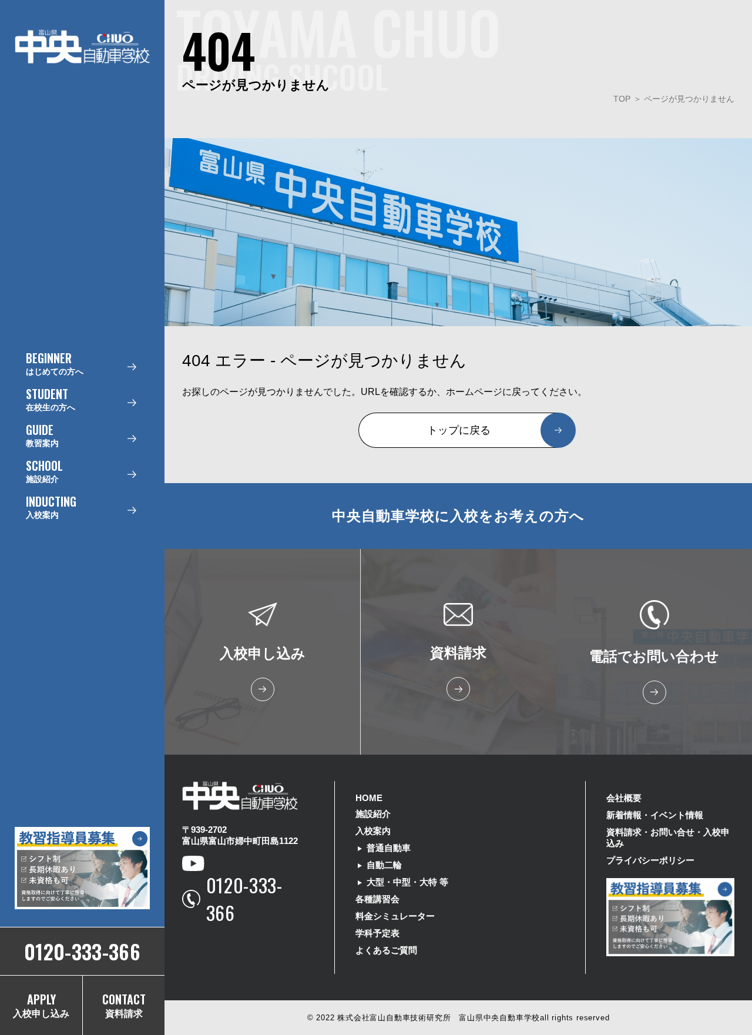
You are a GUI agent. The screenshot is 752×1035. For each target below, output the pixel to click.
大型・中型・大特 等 (407, 882)
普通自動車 (389, 848)
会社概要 (624, 798)
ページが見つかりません (689, 98)
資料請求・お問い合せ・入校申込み (668, 837)
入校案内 (373, 831)
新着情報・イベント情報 (654, 815)
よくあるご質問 (386, 950)
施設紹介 (373, 814)
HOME (368, 798)
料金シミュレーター (395, 916)
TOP (621, 98)
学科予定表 (377, 933)
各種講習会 (377, 899)
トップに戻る (459, 430)
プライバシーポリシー (650, 860)
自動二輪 (384, 865)
